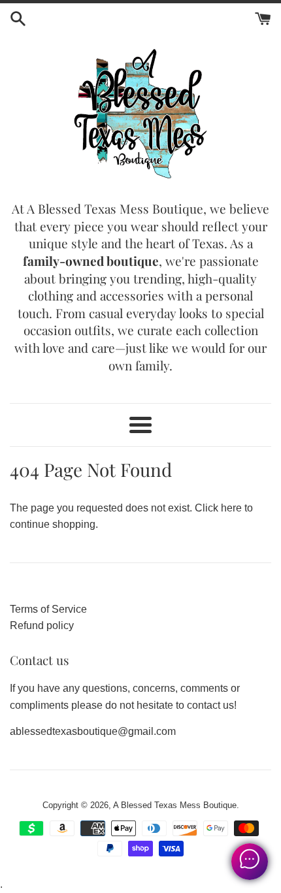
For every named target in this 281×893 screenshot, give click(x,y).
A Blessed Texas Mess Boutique (175, 805)
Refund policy (42, 625)
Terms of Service (48, 609)
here (231, 507)
